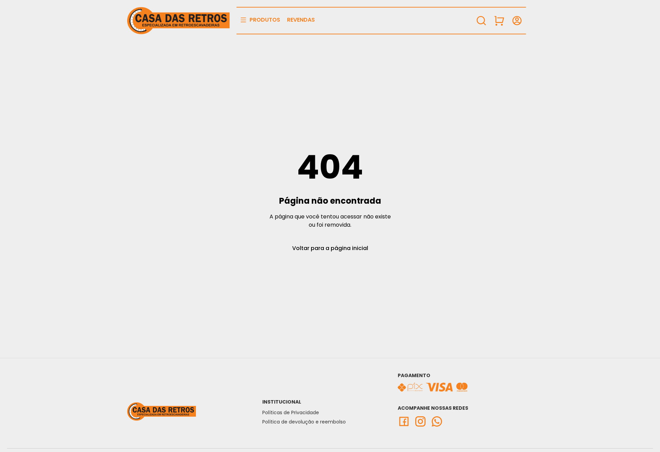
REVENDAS (301, 20)
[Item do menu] (499, 20)
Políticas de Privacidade (290, 412)
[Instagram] (422, 421)
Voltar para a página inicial (330, 248)
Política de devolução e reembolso (304, 421)
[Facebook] (406, 421)
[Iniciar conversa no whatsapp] (439, 421)
